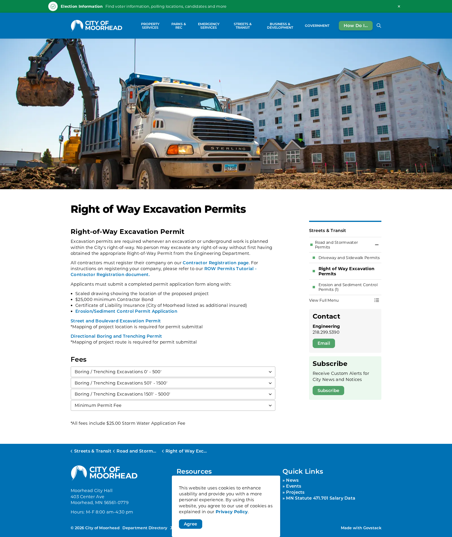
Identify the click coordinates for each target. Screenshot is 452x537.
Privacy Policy (232, 511)
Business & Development (280, 26)
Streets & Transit (243, 26)
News (292, 480)
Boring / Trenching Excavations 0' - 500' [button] (118, 371)
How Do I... (356, 25)
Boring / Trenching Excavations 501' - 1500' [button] (121, 383)
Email (324, 343)
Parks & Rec (178, 26)
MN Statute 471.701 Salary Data (320, 498)
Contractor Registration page (216, 262)
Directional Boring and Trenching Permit (116, 336)
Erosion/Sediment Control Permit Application (126, 311)
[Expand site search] (378, 26)
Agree (190, 524)
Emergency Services (208, 26)
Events (293, 486)
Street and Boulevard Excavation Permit (116, 321)
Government (317, 25)
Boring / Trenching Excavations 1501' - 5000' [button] (122, 394)
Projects (295, 492)
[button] (340, 300)
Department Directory (144, 527)
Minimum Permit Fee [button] (98, 405)
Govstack (372, 527)
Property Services (150, 26)
